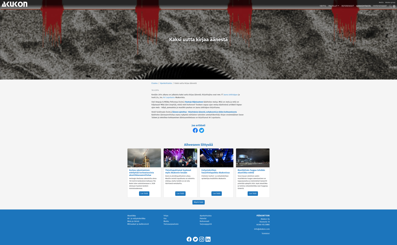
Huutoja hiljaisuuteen (194, 102)
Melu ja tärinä (133, 221)
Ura (165, 219)
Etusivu (154, 83)
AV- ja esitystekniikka (136, 219)
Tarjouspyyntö (206, 224)
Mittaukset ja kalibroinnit (138, 224)
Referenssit (347, 6)
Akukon (14, 4)
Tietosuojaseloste (171, 224)
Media (381, 2)
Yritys (323, 6)
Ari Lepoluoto (169, 97)
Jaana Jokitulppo (231, 95)
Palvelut (332, 6)
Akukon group (390, 2)
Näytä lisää (198, 202)
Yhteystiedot (380, 6)
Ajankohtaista (363, 6)
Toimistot (266, 234)
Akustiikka (131, 216)
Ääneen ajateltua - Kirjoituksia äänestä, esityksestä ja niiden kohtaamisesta (204, 112)
